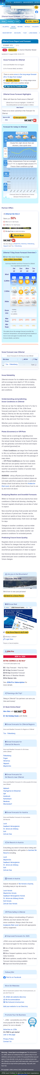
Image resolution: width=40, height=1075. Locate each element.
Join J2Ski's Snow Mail (12, 259)
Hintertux (24, 244)
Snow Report (7, 33)
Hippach (6, 246)
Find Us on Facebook (13, 977)
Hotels (27, 26)
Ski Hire (20, 26)
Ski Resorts (18, 2)
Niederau (6, 801)
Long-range (33, 33)
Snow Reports (28, 2)
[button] (17, 359)
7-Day (25, 33)
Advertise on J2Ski (10, 1029)
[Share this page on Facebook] (36, 12)
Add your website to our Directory (15, 1006)
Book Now (19, 235)
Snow (3, 21)
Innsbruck (6, 796)
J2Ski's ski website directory (15, 997)
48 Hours (17, 33)
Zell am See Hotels (10, 904)
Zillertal (5, 26)
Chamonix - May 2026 (13, 579)
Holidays (35, 26)
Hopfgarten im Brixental (12, 791)
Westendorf (7, 804)
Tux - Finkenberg (16, 246)
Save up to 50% (20, 117)
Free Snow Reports (17, 632)
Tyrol (17, 21)
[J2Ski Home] (6, 7)
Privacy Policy (8, 1039)
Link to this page (9, 1035)
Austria (10, 21)
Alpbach (6, 788)
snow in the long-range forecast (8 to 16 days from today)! (19, 75)
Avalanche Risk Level (10, 925)
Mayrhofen (17, 244)
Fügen (5, 758)
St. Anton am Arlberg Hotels (13, 898)
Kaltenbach (7, 799)
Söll (4, 831)
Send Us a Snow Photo (14, 596)
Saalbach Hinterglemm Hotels (14, 896)
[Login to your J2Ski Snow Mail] (20, 618)
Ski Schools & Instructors (14, 1002)
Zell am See (7, 834)
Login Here (9, 639)
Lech (5, 824)
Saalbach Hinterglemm (11, 826)
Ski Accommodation (12, 1000)
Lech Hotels (7, 891)
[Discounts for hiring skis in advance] (20, 711)
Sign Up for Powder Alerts (16, 86)
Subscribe (12, 50)
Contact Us (7, 1041)
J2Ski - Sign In (32, 21)
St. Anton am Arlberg (10, 829)
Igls (4, 794)
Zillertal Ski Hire (11, 214)
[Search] (36, 7)
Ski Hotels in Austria (26, 884)
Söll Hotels (7, 901)
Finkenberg (30, 244)
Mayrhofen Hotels (9, 893)
